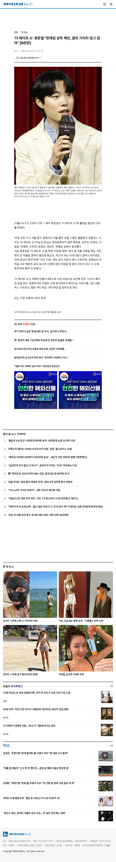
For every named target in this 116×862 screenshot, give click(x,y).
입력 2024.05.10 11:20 (30, 51)
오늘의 (13, 686)
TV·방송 (24, 32)
